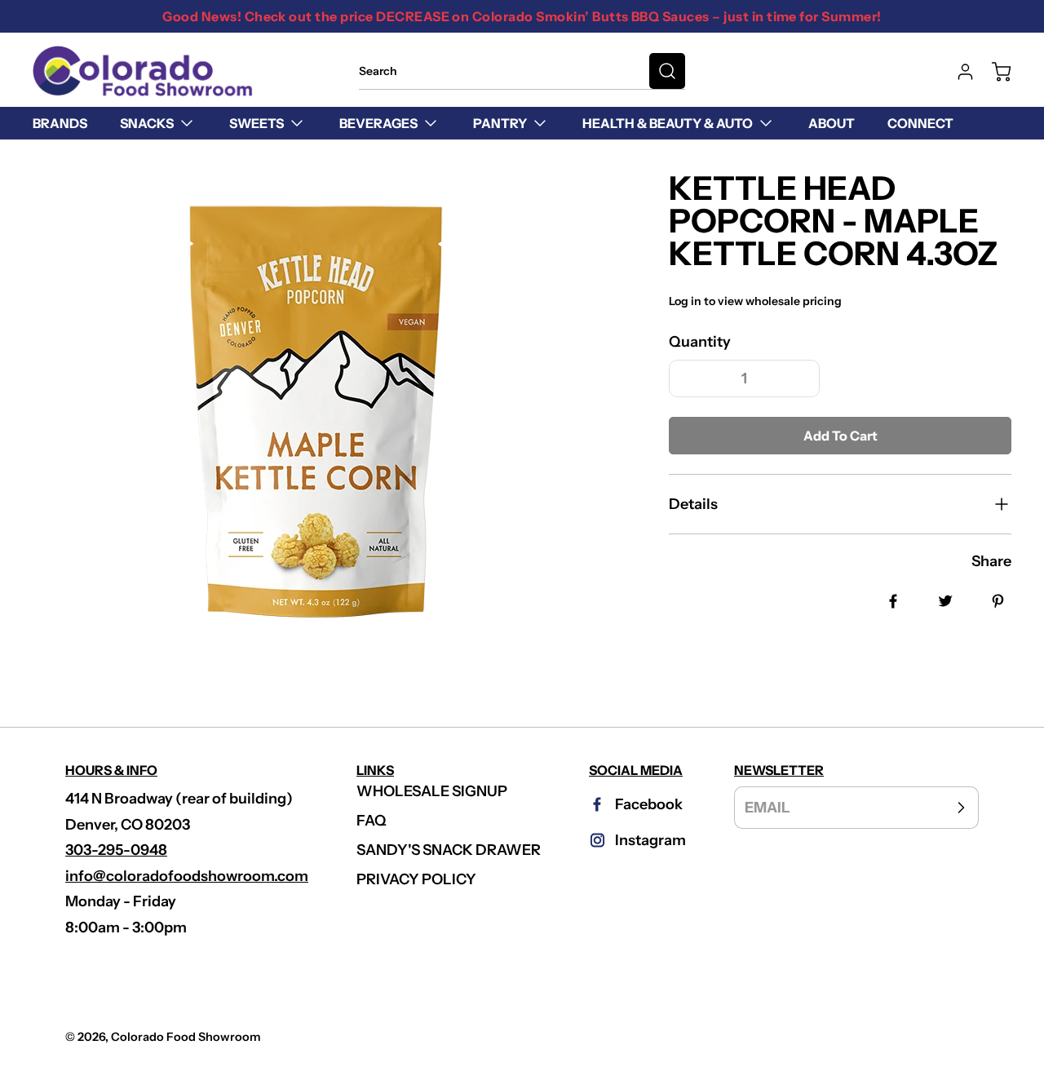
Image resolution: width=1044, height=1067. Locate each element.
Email (767, 808)
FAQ (371, 821)
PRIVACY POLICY (416, 879)
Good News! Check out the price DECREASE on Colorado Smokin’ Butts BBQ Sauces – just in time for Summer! (521, 16)
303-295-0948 (116, 850)
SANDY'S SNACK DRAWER (448, 850)
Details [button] (693, 504)
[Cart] (993, 72)
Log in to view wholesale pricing (755, 301)
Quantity (700, 342)
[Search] (667, 71)
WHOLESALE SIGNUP (431, 791)
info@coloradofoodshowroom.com (186, 876)
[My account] (957, 72)
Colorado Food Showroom (186, 1036)
